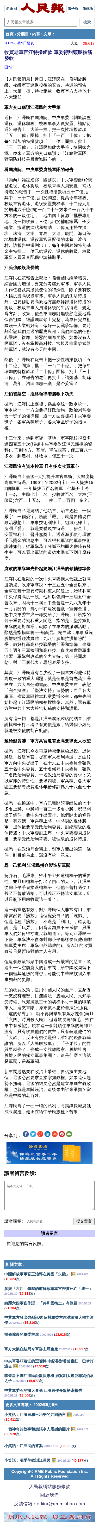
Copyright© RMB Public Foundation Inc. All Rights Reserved (49, 1474)
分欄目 (23, 34)
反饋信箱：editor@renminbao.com (49, 1503)
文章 (47, 34)
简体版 (87, 8)
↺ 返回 (12, 8)
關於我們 (49, 1495)
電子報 (73, 8)
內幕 (36, 34)
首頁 (10, 34)
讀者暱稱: (13, 1221)
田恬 (8, 67)
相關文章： (16, 1264)
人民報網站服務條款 (49, 1486)
